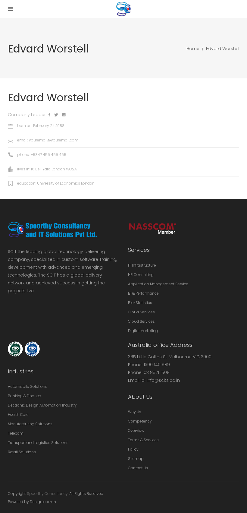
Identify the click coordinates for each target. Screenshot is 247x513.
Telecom (15, 433)
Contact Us (138, 467)
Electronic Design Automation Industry (42, 405)
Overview (136, 430)
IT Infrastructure (142, 265)
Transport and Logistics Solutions (38, 442)
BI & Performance (143, 293)
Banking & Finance (24, 395)
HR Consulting (141, 274)
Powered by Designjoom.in (32, 501)
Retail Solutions (22, 451)
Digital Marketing (143, 330)
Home (192, 49)
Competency (140, 421)
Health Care (18, 414)
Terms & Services (143, 439)
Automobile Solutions (27, 386)
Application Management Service (158, 284)
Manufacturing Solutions (30, 423)
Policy (133, 449)
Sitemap (136, 458)
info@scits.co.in (163, 380)
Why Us (134, 411)
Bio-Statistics (140, 302)
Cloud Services (141, 312)
